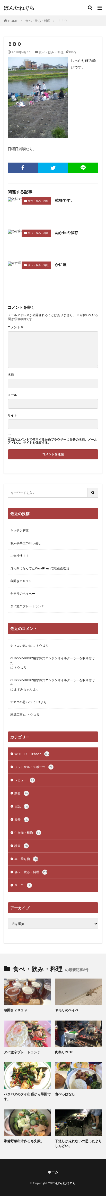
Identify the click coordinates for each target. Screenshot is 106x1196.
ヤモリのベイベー (22, 593)
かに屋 (61, 264)
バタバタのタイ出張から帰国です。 (27, 1096)
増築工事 (16, 715)
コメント (16, 327)
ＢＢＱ (62, 21)
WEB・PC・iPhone (31, 754)
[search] (93, 493)
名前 (11, 374)
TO (38, 702)
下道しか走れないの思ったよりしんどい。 (78, 1143)
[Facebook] (23, 168)
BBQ (72, 52)
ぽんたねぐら (19, 7)
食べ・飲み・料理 (37, 21)
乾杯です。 (64, 200)
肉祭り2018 (64, 1052)
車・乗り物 (26, 859)
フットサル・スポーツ (33, 767)
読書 (21, 846)
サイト (12, 415)
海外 (21, 819)
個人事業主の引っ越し (25, 543)
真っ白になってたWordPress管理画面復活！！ (43, 568)
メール (12, 395)
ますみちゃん (23, 689)
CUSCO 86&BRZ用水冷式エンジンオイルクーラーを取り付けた (52, 660)
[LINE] (83, 168)
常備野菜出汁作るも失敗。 (24, 1141)
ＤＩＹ (22, 885)
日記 (21, 806)
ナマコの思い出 (21, 645)
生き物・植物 (27, 833)
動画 (21, 793)
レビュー (24, 780)
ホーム (53, 1172)
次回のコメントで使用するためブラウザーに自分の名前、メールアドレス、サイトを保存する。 (52, 441)
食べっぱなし (65, 1094)
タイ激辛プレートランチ (27, 606)
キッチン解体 (19, 530)
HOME (13, 21)
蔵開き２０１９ (21, 581)
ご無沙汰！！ (19, 556)
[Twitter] (53, 168)
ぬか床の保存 (66, 232)
